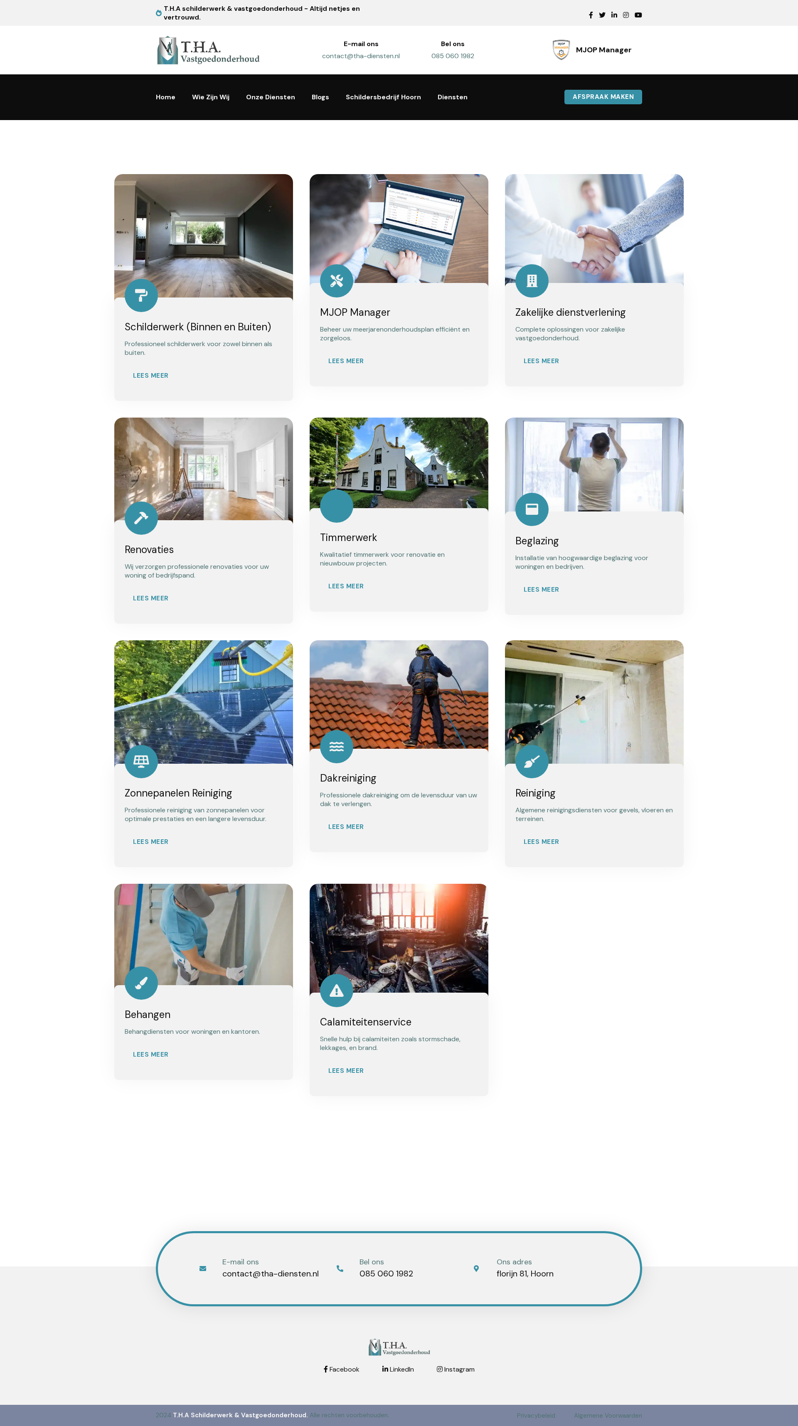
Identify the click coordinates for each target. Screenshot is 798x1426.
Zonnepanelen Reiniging (178, 793)
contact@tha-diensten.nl (361, 56)
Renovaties (149, 549)
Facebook (344, 1369)
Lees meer (151, 375)
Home (165, 97)
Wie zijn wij (210, 97)
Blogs (320, 97)
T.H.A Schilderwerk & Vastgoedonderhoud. (240, 1415)
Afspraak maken (603, 97)
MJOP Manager (355, 312)
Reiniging (535, 793)
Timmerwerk (348, 537)
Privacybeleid (536, 1415)
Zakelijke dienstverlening (570, 312)
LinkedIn (401, 1369)
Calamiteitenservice (365, 1021)
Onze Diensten (270, 97)
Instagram (459, 1369)
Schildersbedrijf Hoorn (383, 97)
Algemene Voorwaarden (608, 1415)
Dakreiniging (348, 778)
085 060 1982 (452, 56)
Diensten (453, 97)
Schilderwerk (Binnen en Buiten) (198, 326)
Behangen (147, 1014)
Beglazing (537, 540)
